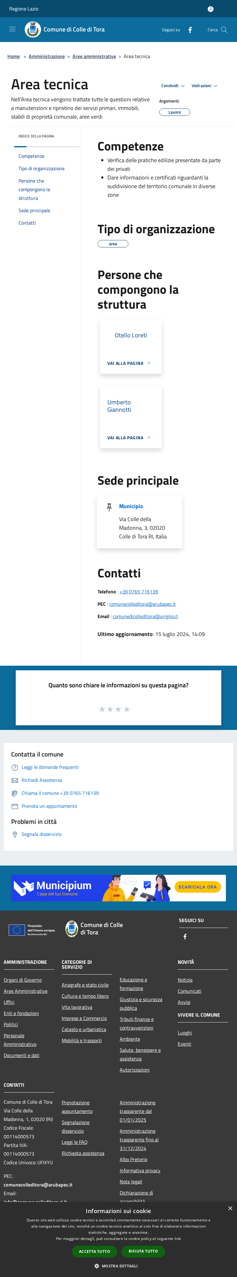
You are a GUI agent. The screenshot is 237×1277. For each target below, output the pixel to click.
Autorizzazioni (135, 1069)
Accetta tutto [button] (94, 1251)
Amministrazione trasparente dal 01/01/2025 (138, 1111)
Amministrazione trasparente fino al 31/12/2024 (139, 1139)
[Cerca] (224, 29)
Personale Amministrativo (20, 1040)
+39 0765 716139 (138, 591)
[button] (118, 1266)
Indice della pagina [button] (36, 136)
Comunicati (190, 991)
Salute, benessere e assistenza (140, 1054)
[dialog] (118, 1239)
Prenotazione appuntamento (77, 1107)
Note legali (131, 1181)
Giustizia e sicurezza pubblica (141, 1004)
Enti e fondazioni (21, 1013)
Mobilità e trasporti (82, 1040)
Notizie (185, 980)
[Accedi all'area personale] (210, 9)
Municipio (131, 506)
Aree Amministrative (26, 991)
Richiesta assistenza (83, 1153)
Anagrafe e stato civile (85, 984)
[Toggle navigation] (12, 29)
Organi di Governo (23, 980)
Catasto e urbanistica (84, 1029)
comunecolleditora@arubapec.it (142, 604)
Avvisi (184, 1002)
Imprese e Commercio (84, 1018)
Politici (11, 1024)
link (178, 1238)
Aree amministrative (94, 56)
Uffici (9, 1002)
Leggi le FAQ (75, 1142)
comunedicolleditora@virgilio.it (145, 616)
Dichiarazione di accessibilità (136, 1197)
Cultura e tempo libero (85, 996)
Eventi (184, 1043)
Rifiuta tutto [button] (143, 1251)
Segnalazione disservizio (75, 1127)
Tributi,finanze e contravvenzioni (137, 1023)
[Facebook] (187, 29)
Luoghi (185, 1032)
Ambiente (130, 1039)
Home (13, 56)
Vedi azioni (202, 85)
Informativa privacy (140, 1170)
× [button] (230, 1208)
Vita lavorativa (77, 1007)
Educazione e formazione (133, 984)
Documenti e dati (22, 1055)
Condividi (170, 85)
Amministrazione (47, 56)
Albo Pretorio (133, 1159)
